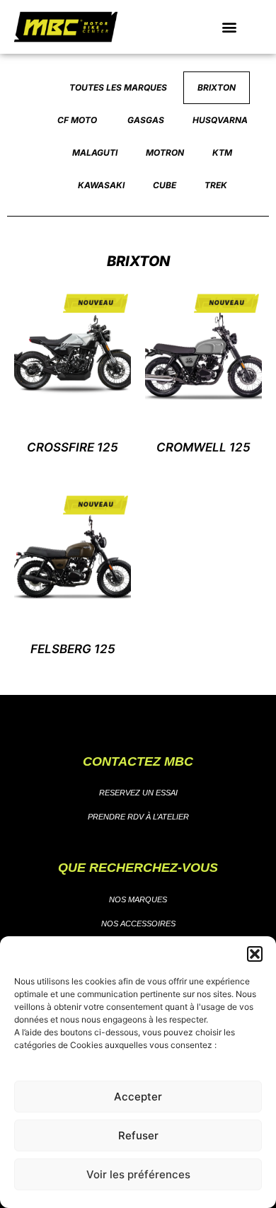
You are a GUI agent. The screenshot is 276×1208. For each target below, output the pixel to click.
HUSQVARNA (220, 120)
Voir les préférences (138, 1174)
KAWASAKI (101, 185)
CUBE (164, 185)
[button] (255, 954)
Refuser (138, 1135)
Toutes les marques (119, 87)
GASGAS (145, 120)
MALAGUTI (94, 152)
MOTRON (165, 152)
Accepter (138, 1096)
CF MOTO (78, 120)
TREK (216, 185)
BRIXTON (216, 87)
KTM (222, 152)
